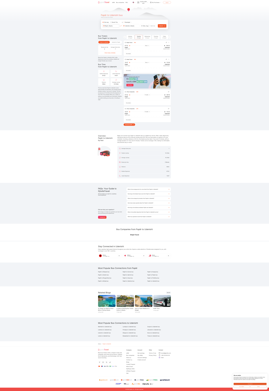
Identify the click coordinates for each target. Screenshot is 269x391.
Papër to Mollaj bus (103, 281)
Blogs (127, 362)
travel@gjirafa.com (166, 353)
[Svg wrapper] (103, 380)
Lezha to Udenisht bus (104, 336)
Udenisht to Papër (116, 42)
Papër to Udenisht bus (153, 281)
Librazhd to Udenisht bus (154, 329)
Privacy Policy (152, 355)
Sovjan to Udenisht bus (153, 326)
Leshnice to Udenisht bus (104, 329)
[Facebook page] (99, 362)
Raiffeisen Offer (130, 368)
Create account (142, 360)
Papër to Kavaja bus (152, 271)
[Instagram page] (103, 362)
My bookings (141, 353)
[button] (148, 189)
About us (128, 357)
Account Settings (142, 357)
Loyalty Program (130, 364)
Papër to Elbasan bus (103, 271)
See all (168, 292)
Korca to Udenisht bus (153, 333)
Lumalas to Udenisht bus (129, 326)
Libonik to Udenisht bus (104, 333)
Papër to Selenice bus (128, 281)
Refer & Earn (129, 366)
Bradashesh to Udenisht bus (130, 336)
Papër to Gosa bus (128, 278)
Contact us (102, 217)
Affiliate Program (130, 371)
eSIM (113, 2)
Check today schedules (110, 52)
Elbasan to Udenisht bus (129, 333)
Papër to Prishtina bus (153, 278)
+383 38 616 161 (165, 355)
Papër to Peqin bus (152, 275)
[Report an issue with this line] (166, 42)
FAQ (126, 2)
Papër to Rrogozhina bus (104, 278)
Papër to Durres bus (128, 271)
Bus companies (120, 2)
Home (99, 343)
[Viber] (159, 357)
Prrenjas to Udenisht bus (129, 329)
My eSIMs (140, 355)
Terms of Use (152, 353)
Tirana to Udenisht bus (153, 336)
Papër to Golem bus (103, 275)
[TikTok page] (110, 362)
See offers (130, 85)
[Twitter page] (106, 362)
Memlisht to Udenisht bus (105, 326)
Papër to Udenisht (104, 42)
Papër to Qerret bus (128, 275)
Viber (162, 357)
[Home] (103, 2)
